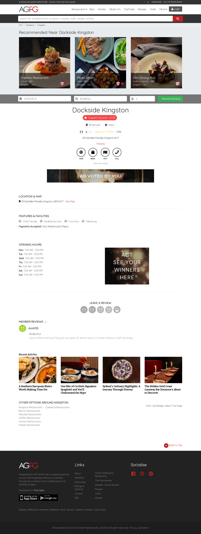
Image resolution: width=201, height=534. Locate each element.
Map (105, 152)
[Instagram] (147, 2)
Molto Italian (86, 77)
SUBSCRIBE (157, 2)
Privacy (133, 527)
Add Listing (80, 482)
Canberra (30, 25)
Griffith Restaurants (29, 417)
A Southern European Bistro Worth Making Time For (35, 388)
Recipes (142, 9)
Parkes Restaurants (29, 425)
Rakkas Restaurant (35, 77)
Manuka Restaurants (30, 414)
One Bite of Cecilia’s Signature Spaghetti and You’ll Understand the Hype (78, 389)
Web (81, 152)
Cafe (118, 131)
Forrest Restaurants (30, 421)
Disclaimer (143, 527)
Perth (62, 509)
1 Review (100, 143)
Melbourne (33, 509)
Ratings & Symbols (79, 488)
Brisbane (44, 509)
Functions (73, 221)
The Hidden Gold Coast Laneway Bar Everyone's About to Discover (163, 389)
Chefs (153, 9)
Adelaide (54, 509)
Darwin (70, 509)
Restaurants (78, 9)
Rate (111, 124)
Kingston (41, 25)
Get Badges (158, 406)
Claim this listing (101, 163)
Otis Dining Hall (144, 77)
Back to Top (175, 445)
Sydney (22, 509)
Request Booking (171, 98)
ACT (20, 25)
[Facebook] (144, 2)
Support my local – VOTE (101, 117)
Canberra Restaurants (57, 407)
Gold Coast (100, 509)
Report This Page (173, 406)
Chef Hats (129, 9)
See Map (70, 201)
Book (92, 152)
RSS (77, 498)
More (162, 9)
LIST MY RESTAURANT (172, 2)
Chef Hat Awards (68, 2)
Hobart (89, 509)
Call (117, 152)
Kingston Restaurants (30, 407)
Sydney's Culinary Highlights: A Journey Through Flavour (121, 388)
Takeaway (91, 221)
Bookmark (94, 124)
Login (176, 9)
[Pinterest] (151, 474)
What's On (115, 9)
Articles (102, 9)
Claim (148, 406)
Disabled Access (53, 221)
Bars (92, 9)
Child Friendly (30, 221)
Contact (79, 493)
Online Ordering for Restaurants (104, 475)
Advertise (79, 477)
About (78, 473)
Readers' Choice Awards (107, 485)
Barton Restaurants (29, 410)
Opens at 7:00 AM (104, 131)
